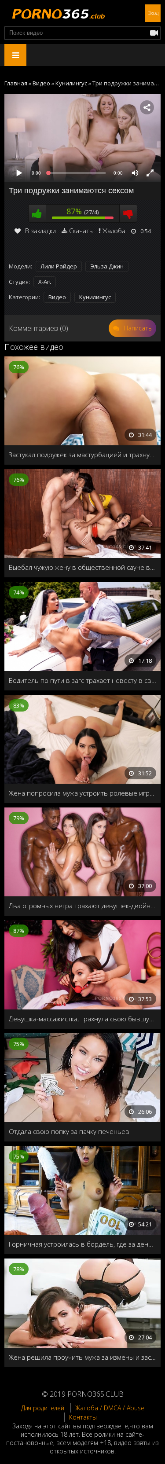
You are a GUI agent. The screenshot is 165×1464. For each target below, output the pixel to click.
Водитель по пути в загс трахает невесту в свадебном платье (82, 680)
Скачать (81, 231)
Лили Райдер (58, 266)
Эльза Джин (107, 266)
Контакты (83, 1417)
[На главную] (57, 13)
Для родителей (42, 1408)
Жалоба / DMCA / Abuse (109, 1408)
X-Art (44, 282)
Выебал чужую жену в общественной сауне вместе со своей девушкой (82, 567)
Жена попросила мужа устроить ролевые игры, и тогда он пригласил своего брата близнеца (82, 793)
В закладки (40, 231)
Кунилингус (95, 297)
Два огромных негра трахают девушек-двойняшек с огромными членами (82, 905)
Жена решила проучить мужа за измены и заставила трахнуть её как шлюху (82, 1357)
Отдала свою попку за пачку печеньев (69, 1131)
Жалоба (114, 231)
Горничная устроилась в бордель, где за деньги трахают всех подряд (82, 1244)
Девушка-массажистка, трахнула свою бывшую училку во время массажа (82, 1018)
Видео (57, 297)
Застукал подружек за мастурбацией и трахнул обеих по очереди (82, 454)
